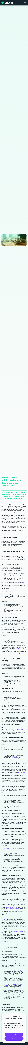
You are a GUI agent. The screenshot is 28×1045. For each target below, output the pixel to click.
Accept (14, 1034)
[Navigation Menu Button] (25, 3)
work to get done (21, 772)
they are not (4, 919)
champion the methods (9, 711)
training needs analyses (16, 970)
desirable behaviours (19, 931)
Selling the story (15, 757)
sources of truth (10, 907)
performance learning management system (13, 985)
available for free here (21, 648)
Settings (14, 1031)
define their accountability (15, 743)
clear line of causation (17, 729)
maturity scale (7, 848)
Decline (14, 1038)
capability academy (14, 908)
